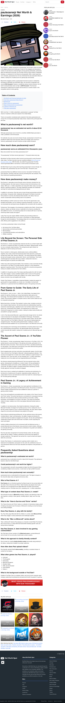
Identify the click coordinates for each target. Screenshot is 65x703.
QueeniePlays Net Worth (21, 609)
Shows (51, 688)
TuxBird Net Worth (7, 624)
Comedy (51, 663)
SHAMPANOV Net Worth (55, 42)
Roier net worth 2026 (6, 645)
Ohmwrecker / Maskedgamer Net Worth (56, 12)
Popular (17, 2)
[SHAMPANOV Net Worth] (45, 42)
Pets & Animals (53, 684)
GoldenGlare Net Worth (21, 624)
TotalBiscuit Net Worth (35, 609)
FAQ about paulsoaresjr (10, 108)
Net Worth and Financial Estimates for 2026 (15, 98)
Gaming (6, 7)
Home (2, 7)
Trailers (51, 692)
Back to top (61, 653)
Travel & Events (53, 694)
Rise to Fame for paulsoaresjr (11, 103)
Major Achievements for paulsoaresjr (13, 105)
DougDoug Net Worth (54, 54)
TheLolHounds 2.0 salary (28, 645)
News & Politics (53, 678)
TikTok (34, 2)
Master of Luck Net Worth (21, 638)
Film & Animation (53, 668)
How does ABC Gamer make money (22, 643)
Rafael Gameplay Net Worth (56, 25)
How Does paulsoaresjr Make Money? (13, 100)
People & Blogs (53, 682)
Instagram (28, 2)
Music (51, 676)
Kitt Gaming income (37, 643)
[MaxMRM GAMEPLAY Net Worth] (45, 18)
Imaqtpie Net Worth (35, 624)
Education (52, 665)
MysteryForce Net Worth (55, 48)
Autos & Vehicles (53, 661)
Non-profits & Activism (54, 680)
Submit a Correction (26, 694)
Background (7, 101)
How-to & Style (53, 672)
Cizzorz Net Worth (7, 609)
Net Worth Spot (9, 2)
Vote (23, 684)
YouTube (22, 2)
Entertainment (53, 666)
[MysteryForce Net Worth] (45, 47)
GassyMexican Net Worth (36, 638)
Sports (51, 690)
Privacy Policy (25, 690)
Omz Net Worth (53, 65)
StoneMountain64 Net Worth (56, 36)
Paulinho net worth (17, 645)
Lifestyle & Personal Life (10, 106)
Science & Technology (54, 686)
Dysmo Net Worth (53, 30)
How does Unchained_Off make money (16, 646)
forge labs (7, 648)
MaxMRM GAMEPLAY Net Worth (56, 18)
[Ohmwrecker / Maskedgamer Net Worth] (45, 12)
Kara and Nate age (31, 646)
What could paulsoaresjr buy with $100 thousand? (25, 583)
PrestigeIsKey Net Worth (7, 638)
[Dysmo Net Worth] (45, 30)
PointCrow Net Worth (54, 59)
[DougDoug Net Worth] (45, 53)
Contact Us (24, 692)
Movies (51, 674)
